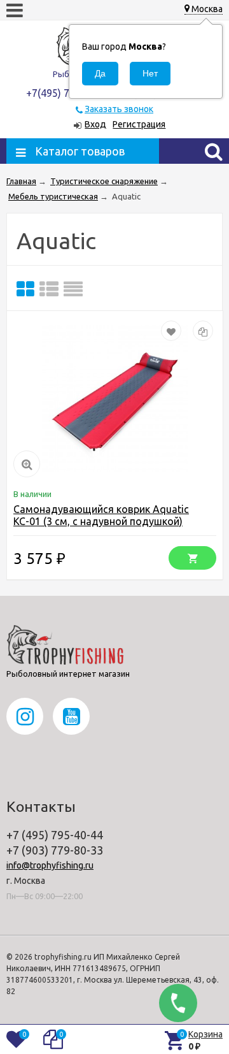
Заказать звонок (119, 109)
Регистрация (139, 124)
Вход (95, 124)
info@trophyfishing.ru (50, 865)
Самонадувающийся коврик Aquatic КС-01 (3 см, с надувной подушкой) (101, 515)
